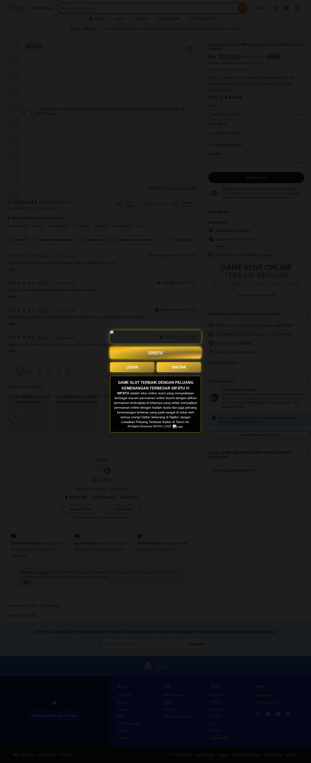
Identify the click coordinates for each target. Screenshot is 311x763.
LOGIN (132, 367)
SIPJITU (155, 353)
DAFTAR (179, 367)
